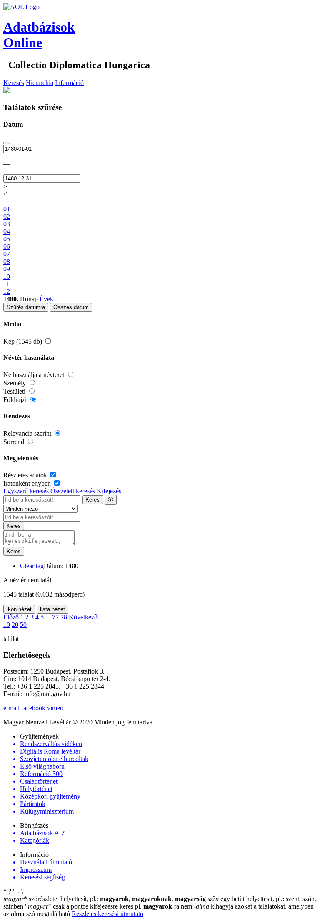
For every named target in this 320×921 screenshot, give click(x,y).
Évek (46, 298)
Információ (69, 82)
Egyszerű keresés (26, 490)
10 (6, 624)
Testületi (15, 391)
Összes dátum (71, 307)
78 (63, 617)
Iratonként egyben (27, 483)
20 (15, 624)
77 (55, 617)
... (47, 617)
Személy (15, 383)
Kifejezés (109, 490)
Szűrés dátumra (26, 307)
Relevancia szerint (28, 433)
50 (23, 624)
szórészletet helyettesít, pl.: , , (104, 898)
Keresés (13, 82)
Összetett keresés (72, 490)
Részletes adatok (26, 475)
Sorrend (14, 441)
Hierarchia (39, 82)
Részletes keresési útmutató (107, 913)
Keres (92, 500)
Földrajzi (15, 399)
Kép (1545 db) (23, 341)
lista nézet (52, 609)
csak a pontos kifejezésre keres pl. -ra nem (109, 906)
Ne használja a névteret (34, 374)
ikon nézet (19, 609)
